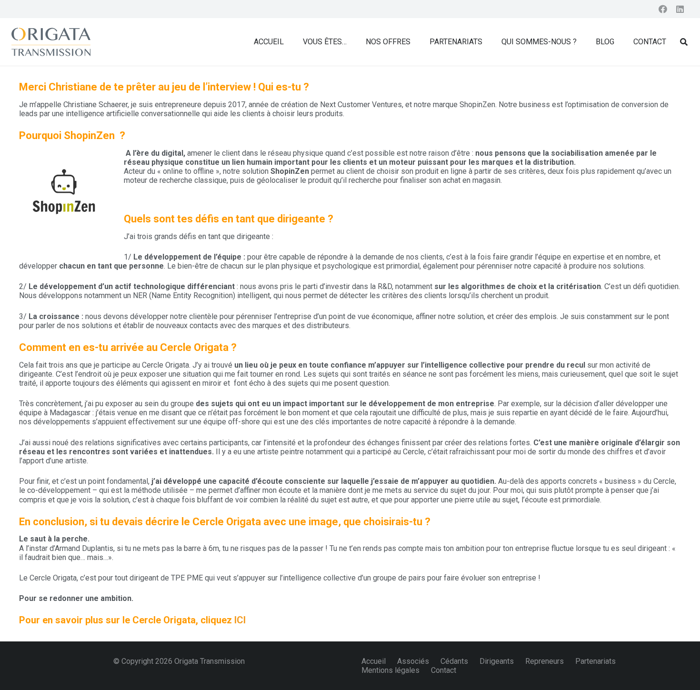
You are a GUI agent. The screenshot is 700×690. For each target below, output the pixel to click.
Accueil (373, 661)
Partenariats (595, 661)
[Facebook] (662, 9)
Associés (413, 661)
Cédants (454, 661)
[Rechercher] (684, 42)
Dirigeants (497, 661)
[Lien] (50, 42)
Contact (443, 670)
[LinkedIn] (680, 9)
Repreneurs (544, 661)
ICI (240, 620)
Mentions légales (390, 670)
